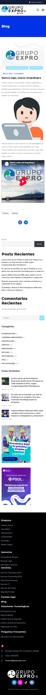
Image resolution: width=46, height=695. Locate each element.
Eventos (6, 213)
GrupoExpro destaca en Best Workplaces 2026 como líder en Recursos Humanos (22, 289)
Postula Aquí (8, 597)
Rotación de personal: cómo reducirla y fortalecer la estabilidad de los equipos (22, 282)
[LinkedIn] (26, 222)
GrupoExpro (36, 68)
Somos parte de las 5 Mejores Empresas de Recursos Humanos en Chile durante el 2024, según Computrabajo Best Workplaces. (22, 262)
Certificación (8, 341)
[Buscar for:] (23, 318)
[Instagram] (20, 682)
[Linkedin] (14, 682)
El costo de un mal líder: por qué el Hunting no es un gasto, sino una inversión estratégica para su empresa (23, 270)
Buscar (4, 239)
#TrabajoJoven (8, 334)
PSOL (4, 360)
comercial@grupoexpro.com (15, 661)
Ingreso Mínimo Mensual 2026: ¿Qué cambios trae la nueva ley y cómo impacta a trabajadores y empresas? (22, 276)
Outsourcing (7, 356)
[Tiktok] (26, 682)
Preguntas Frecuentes (13, 632)
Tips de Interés (8, 364)
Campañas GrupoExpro (17, 68)
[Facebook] (20, 222)
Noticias (15, 213)
